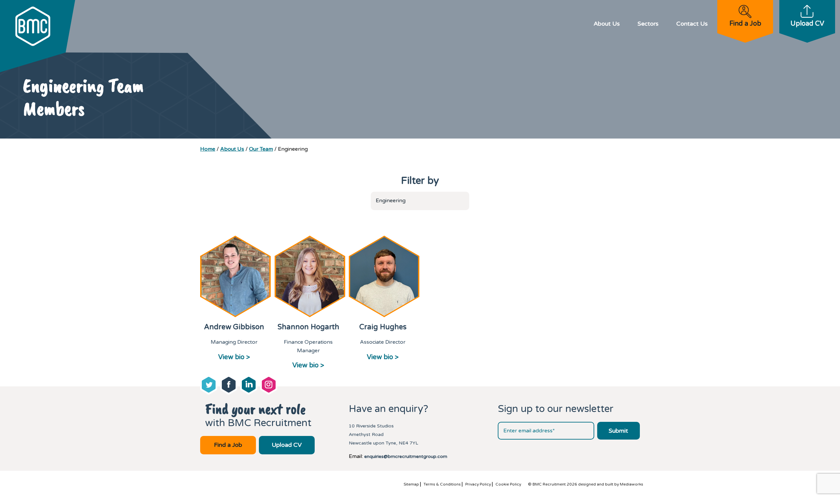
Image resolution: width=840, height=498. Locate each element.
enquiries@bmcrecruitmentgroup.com (405, 456)
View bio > (234, 357)
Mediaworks (631, 484)
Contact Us (692, 23)
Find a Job (745, 24)
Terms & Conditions (442, 484)
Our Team (261, 149)
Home (207, 149)
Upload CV (807, 24)
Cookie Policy (508, 484)
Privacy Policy (478, 484)
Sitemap (411, 484)
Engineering (391, 200)
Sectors (648, 23)
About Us (607, 23)
